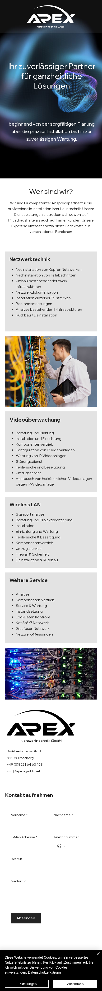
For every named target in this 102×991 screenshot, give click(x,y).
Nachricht (18, 881)
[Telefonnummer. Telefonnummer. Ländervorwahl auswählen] (61, 846)
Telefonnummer (66, 837)
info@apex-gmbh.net (23, 771)
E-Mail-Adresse (24, 837)
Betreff (16, 859)
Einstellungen (27, 983)
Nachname (63, 815)
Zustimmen (75, 983)
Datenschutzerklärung (44, 972)
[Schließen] (95, 956)
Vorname (19, 815)
